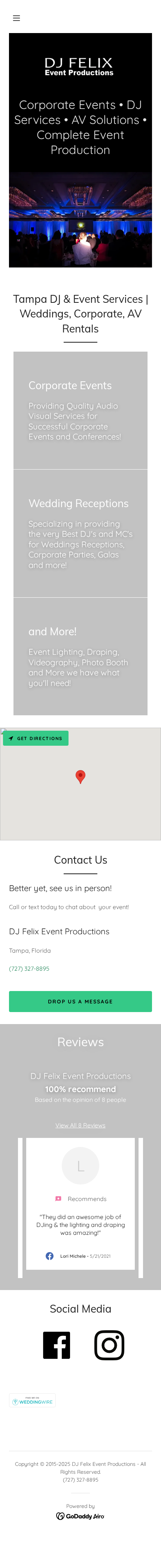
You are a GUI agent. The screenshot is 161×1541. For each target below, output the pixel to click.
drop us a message (80, 1001)
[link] (80, 68)
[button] (16, 18)
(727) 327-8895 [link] (29, 968)
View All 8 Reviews (80, 1125)
